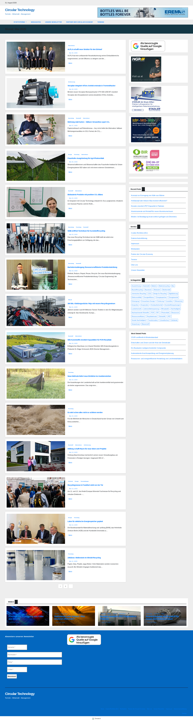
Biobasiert (157, 289)
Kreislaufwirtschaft (157, 305)
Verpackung (135, 324)
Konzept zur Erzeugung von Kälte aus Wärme (147, 195)
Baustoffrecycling (137, 289)
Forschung (76, 154)
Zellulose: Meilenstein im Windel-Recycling (84, 558)
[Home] (8, 22)
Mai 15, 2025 (73, 379)
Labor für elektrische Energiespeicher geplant (85, 521)
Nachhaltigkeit (175, 309)
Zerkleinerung (71, 81)
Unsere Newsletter (53, 22)
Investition (169, 301)
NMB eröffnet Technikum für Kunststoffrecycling (86, 231)
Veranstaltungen (85, 481)
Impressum (135, 243)
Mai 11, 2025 (73, 561)
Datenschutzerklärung (139, 238)
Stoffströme (19, 22)
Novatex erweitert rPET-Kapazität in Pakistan (147, 206)
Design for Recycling (159, 293)
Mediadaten (36, 22)
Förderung (160, 301)
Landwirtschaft (136, 309)
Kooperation (145, 305)
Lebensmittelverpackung (151, 309)
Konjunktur (135, 305)
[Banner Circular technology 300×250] (146, 160)
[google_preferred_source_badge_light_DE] (148, 46)
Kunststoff (78, 118)
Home (102, 709)
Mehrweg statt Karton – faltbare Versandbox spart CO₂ (89, 122)
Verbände (174, 320)
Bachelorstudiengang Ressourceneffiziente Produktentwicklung (92, 267)
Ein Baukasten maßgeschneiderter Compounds (148, 348)
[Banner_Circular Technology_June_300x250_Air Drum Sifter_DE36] (146, 99)
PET (157, 312)
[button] (187, 22)
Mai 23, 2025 (73, 198)
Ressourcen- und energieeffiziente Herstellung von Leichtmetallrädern (156, 358)
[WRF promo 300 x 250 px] (146, 129)
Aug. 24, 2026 (151, 622)
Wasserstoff (145, 324)
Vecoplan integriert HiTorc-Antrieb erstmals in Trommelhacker (91, 86)
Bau (173, 286)
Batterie (154, 286)
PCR (152, 312)
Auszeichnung (136, 286)
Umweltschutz (164, 320)
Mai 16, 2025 (73, 343)
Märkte (109, 613)
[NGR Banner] (146, 69)
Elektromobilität (137, 297)
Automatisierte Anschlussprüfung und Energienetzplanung (152, 353)
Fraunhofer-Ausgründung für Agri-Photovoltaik (86, 158)
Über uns (134, 265)
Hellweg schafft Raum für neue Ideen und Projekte (87, 449)
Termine (100, 22)
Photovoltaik (165, 312)
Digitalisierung (173, 293)
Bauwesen (148, 289)
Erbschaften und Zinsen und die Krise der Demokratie (150, 343)
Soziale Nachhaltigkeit (139, 320)
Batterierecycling (164, 286)
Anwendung (71, 118)
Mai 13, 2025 (73, 452)
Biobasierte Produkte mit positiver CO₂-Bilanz (85, 195)
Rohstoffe (162, 316)
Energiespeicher (161, 297)
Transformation (153, 320)
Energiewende (173, 297)
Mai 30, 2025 (73, 53)
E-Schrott (70, 481)
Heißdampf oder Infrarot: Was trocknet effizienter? (149, 201)
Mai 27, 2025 (73, 125)
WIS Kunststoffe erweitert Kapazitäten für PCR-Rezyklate (89, 340)
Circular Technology (20, 10)
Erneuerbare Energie (148, 301)
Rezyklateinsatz (152, 316)
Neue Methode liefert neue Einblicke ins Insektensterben (89, 376)
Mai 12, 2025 (73, 525)
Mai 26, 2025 (73, 162)
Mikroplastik (165, 309)
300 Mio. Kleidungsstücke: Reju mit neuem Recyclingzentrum (91, 304)
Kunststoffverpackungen (172, 305)
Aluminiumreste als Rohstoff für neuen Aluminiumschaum (152, 211)
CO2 (149, 293)
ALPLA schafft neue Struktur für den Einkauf (85, 49)
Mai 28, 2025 (73, 89)
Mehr (70, 63)
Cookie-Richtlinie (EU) (139, 233)
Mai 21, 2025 (73, 307)
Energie (70, 154)
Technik (57, 613)
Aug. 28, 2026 (60, 622)
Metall (163, 613)
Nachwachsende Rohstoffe (140, 312)
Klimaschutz (179, 301)
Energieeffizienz (149, 297)
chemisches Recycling (139, 293)
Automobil (146, 286)
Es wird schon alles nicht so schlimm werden (85, 412)
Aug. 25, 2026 (106, 622)
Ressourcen (175, 312)
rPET (169, 316)
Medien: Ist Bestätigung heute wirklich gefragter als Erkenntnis (154, 217)
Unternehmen (71, 45)
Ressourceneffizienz (138, 316)
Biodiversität (166, 289)
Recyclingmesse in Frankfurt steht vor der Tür (85, 485)
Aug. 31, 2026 (14, 622)
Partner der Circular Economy (79, 22)
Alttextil (70, 299)
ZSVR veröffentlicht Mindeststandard (144, 337)
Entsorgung (135, 301)
